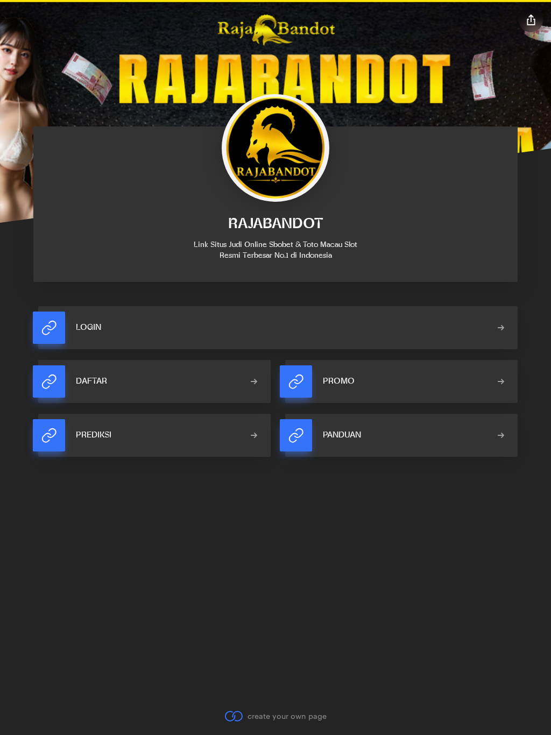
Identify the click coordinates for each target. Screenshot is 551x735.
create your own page (287, 715)
